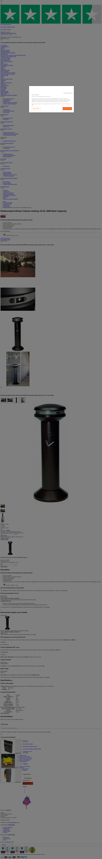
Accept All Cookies (67, 108)
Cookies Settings (35, 108)
